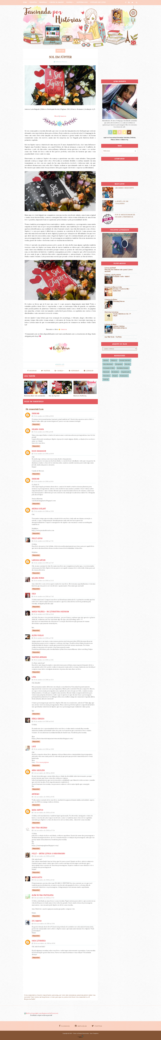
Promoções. (124, 376)
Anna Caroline (38, 770)
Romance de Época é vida (113, 287)
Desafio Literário (124, 360)
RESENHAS (43, 2)
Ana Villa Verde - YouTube (113, 337)
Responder (36, 424)
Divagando (118, 364)
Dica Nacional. (108, 364)
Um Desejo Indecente (124, 188)
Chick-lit (60, 51)
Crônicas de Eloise (111, 300)
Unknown (35, 414)
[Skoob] (129, 132)
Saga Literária (39, 941)
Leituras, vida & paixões (113, 275)
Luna (34, 677)
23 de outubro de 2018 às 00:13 (44, 416)
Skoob (56, 116)
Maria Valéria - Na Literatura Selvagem (50, 612)
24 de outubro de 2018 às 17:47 (44, 563)
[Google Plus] (115, 132)
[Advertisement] (119, 62)
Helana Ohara (38, 429)
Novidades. (115, 372)
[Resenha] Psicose (119, 301)
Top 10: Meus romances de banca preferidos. (125, 216)
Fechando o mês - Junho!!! (121, 276)
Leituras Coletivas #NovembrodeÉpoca (120, 327)
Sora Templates (94, 1033)
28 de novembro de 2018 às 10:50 (44, 943)
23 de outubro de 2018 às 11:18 (43, 432)
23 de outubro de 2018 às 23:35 (44, 511)
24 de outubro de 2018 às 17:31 (43, 541)
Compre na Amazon (57, 2)
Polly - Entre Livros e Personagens (48, 854)
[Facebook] (110, 132)
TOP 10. (105, 379)
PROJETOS (33, 2)
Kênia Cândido (38, 719)
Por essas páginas (42, 762)
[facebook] (126, 2)
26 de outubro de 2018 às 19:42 (44, 614)
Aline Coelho (38, 636)
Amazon (63, 116)
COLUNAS (69, 2)
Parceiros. (106, 376)
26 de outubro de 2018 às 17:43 (44, 596)
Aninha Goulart (39, 509)
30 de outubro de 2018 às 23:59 (44, 749)
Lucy (34, 747)
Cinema (105, 360)
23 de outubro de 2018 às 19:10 (43, 481)
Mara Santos (37, 810)
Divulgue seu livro (98, 2)
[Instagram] (119, 132)
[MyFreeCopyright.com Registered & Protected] (41, 1013)
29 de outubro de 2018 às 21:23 (44, 680)
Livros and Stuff (110, 268)
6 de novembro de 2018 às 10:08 (44, 856)
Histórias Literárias (111, 312)
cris (34, 594)
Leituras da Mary (110, 324)
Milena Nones (38, 578)
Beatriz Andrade (39, 657)
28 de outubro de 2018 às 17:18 (43, 638)
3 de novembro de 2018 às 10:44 (44, 813)
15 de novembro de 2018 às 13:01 (44, 924)
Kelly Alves (37, 538)
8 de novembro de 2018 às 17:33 (44, 898)
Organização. (125, 372)
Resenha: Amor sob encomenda (34, 396)
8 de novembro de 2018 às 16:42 (44, 880)
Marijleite (37, 877)
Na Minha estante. (123, 368)
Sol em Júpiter (54, 396)
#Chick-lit (59, 364)
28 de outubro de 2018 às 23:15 (43, 660)
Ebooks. (127, 364)
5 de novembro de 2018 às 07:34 (44, 830)
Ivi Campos (37, 921)
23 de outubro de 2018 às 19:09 (44, 454)
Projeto (115, 376)
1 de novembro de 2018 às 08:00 (44, 773)
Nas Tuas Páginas (39, 828)
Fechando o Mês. (108, 368)
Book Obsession (39, 451)
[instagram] (128, 2)
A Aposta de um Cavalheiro (121, 202)
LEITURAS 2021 (82, 2)
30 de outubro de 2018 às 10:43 (44, 721)
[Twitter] (124, 132)
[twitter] (132, 2)
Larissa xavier (38, 560)
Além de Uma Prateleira (42, 895)
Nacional (106, 372)
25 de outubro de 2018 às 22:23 (44, 581)
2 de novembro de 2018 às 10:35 (44, 797)
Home (25, 2)
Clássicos (114, 360)
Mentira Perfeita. (80, 396)
